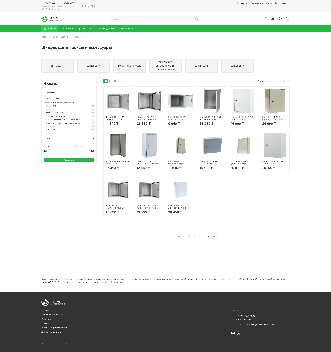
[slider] (45, 151)
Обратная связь (47, 319)
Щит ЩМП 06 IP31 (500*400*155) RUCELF (242, 162)
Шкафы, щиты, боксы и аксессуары (59, 102)
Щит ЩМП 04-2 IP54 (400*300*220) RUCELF (273, 118)
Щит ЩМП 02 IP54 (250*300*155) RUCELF (210, 162)
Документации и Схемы (51, 332)
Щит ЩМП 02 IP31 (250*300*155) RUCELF (179, 118)
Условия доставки (106, 28)
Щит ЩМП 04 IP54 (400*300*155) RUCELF (179, 206)
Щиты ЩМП (51, 106)
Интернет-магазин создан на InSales (56, 344)
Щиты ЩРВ (50, 126)
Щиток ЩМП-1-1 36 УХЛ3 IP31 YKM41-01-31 (243, 118)
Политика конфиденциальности (54, 328)
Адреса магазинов (85, 28)
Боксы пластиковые (54, 113)
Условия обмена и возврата (53, 314)
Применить (69, 160)
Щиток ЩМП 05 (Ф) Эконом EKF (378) (115, 118)
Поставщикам (243, 3)
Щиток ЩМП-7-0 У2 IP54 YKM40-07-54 (117, 162)
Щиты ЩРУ (50, 109)
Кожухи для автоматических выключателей (64, 123)
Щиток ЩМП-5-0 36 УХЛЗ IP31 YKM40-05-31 (212, 118)
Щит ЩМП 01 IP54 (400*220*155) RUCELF (179, 162)
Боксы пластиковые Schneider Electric (64, 120)
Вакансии (45, 323)
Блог (277, 3)
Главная (44, 36)
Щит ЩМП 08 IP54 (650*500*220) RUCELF (117, 206)
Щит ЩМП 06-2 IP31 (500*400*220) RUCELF (148, 206)
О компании (67, 28)
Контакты (45, 310)
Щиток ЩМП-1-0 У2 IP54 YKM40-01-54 (273, 162)
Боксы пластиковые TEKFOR (60, 116)
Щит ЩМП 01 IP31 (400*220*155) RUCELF (148, 162)
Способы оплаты (127, 28)
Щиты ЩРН (50, 130)
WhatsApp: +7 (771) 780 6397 (246, 319)
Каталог (52, 28)
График (284, 3)
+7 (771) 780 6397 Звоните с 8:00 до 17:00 (59, 3)
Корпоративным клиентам (262, 3)
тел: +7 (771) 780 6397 (243, 316)
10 (208, 236)
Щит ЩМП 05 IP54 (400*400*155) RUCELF (148, 118)
